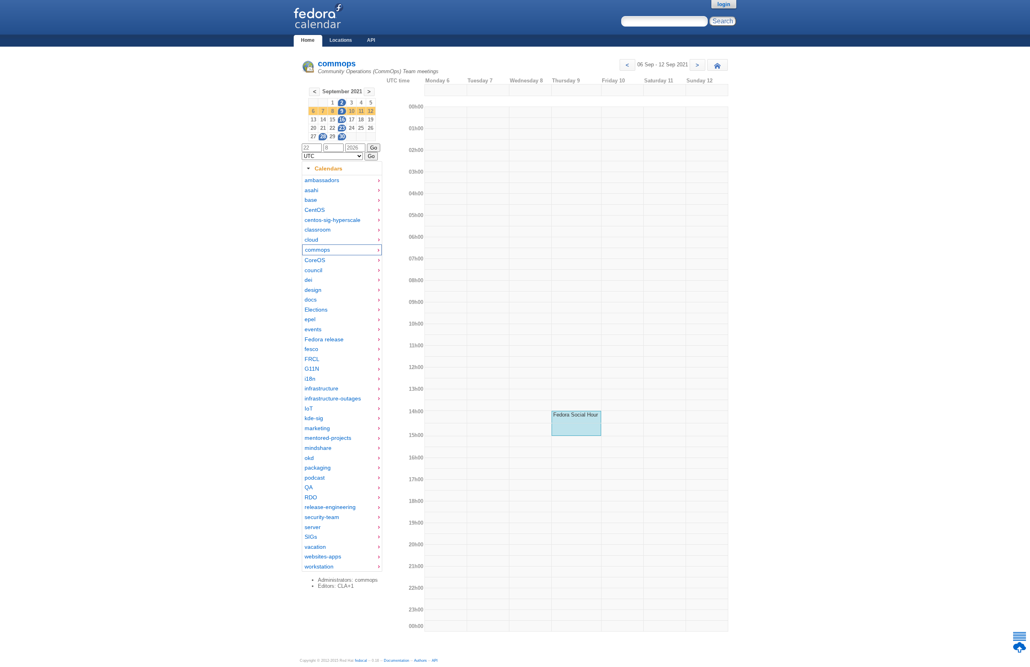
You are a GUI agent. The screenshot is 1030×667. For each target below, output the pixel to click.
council (313, 270)
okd (309, 458)
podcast (315, 477)
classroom (318, 229)
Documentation (396, 661)
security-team (322, 517)
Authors (420, 661)
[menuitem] (342, 180)
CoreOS (315, 260)
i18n (310, 379)
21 (323, 128)
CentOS (315, 210)
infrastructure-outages (333, 398)
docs (311, 299)
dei (308, 280)
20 (313, 128)
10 (351, 111)
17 (351, 120)
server (313, 527)
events (313, 329)
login (723, 4)
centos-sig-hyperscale (332, 220)
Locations (341, 40)
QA (309, 487)
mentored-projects (328, 438)
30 (342, 136)
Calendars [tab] (328, 168)
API (371, 40)
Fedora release (324, 339)
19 (370, 120)
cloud (311, 239)
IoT (309, 408)
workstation (319, 566)
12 (370, 111)
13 (313, 120)
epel (310, 319)
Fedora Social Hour (575, 415)
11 (361, 111)
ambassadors (322, 180)
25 (361, 128)
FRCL (312, 359)
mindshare (318, 448)
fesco (311, 349)
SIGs (311, 537)
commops (337, 63)
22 (332, 128)
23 (342, 128)
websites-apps (323, 556)
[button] (627, 65)
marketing (317, 428)
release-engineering (330, 507)
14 (323, 120)
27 (313, 136)
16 (342, 120)
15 (332, 120)
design (313, 290)
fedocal (361, 661)
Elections (316, 309)
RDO (311, 497)
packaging (318, 467)
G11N (312, 368)
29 (332, 136)
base (311, 200)
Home (308, 40)
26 (370, 128)
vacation (315, 547)
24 (351, 128)
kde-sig (314, 418)
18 (361, 120)
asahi (311, 190)
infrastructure (321, 388)
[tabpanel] (342, 373)
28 (323, 136)
